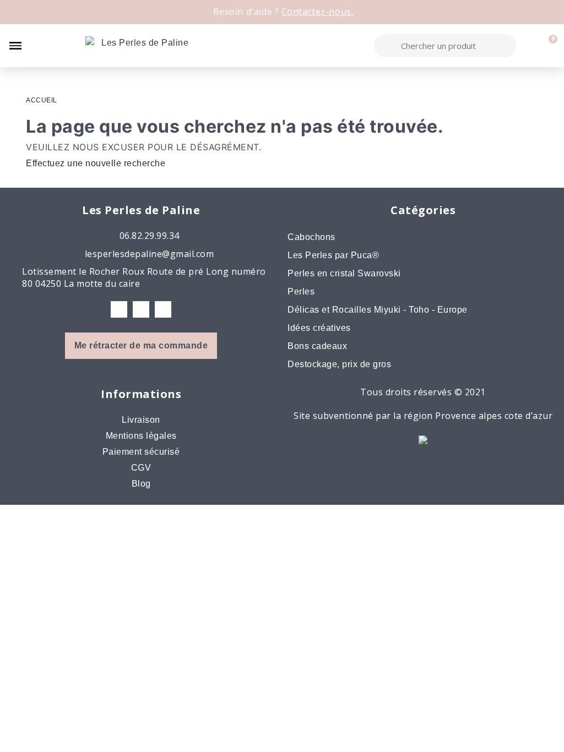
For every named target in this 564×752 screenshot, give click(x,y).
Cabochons (311, 237)
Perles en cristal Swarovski (344, 273)
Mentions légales (141, 435)
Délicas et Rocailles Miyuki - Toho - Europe (378, 309)
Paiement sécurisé (141, 451)
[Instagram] (141, 309)
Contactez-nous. (317, 12)
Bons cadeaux (317, 346)
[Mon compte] (528, 45)
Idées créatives (319, 328)
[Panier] (547, 45)
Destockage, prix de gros (339, 364)
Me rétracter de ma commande (141, 345)
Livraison (141, 419)
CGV (141, 467)
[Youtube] (163, 309)
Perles (301, 291)
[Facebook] (119, 309)
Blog (141, 483)
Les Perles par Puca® (333, 255)
